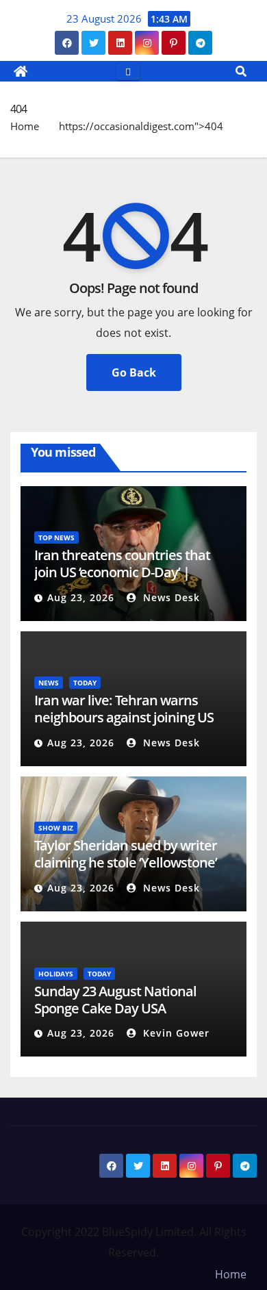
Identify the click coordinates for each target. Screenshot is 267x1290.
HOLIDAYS (55, 973)
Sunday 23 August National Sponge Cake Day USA (115, 999)
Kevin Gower (174, 1032)
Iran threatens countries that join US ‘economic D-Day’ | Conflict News (122, 572)
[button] (241, 71)
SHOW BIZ (55, 828)
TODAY (85, 682)
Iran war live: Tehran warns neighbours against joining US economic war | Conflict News (124, 717)
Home (24, 126)
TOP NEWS (56, 537)
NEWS (48, 682)
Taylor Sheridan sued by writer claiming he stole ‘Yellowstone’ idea (125, 862)
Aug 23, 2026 (80, 597)
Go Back (134, 372)
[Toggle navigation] (128, 70)
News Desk (170, 597)
